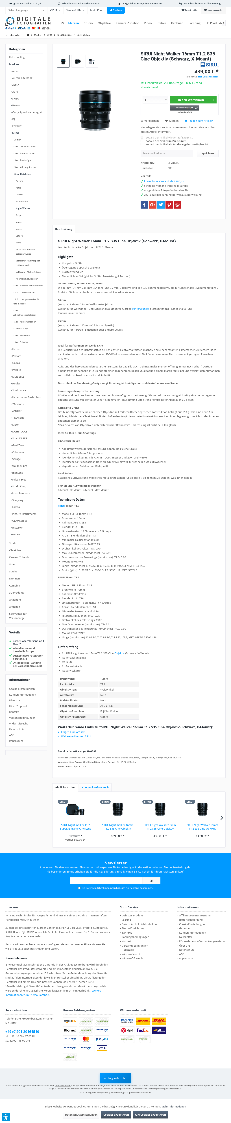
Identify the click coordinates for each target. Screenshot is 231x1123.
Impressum (16, 741)
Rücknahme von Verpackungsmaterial (202, 941)
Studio (13, 543)
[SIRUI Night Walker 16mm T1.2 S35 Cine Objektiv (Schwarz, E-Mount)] (117, 808)
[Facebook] (144, 205)
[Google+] (152, 205)
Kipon (15, 424)
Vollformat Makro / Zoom (28, 271)
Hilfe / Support (18, 706)
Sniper (18, 215)
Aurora (19, 180)
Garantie (184, 928)
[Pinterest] (169, 205)
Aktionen (14, 606)
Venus (18, 222)
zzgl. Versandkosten (208, 76)
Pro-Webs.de (144, 1092)
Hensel (16, 349)
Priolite (16, 369)
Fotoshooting (17, 57)
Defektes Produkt (132, 915)
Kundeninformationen (22, 694)
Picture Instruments (24, 514)
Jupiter (19, 228)
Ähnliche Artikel (65, 787)
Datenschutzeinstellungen (81, 1114)
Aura (15, 91)
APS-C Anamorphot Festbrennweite (25, 251)
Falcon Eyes (19, 479)
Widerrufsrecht (18, 723)
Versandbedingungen (22, 717)
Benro (15, 105)
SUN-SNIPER (19, 438)
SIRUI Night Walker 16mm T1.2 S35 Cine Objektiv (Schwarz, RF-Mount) (160, 826)
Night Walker (22, 208)
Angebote (15, 599)
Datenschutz (16, 729)
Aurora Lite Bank (22, 78)
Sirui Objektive (22, 174)
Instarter (17, 527)
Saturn (19, 235)
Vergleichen (151, 120)
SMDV (15, 98)
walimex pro (19, 466)
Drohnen (14, 578)
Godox (16, 363)
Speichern (208, 153)
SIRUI (15, 133)
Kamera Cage (21, 328)
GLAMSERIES (19, 520)
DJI (14, 119)
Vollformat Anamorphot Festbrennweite (27, 263)
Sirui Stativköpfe (22, 160)
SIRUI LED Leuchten (24, 292)
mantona (17, 472)
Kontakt (14, 712)
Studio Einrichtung (133, 928)
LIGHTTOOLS (19, 431)
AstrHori (17, 411)
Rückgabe (128, 949)
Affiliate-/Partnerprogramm (195, 915)
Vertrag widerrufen (115, 1078)
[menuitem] (26, 10)
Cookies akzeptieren (116, 1114)
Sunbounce (19, 390)
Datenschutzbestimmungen (101, 888)
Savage (16, 459)
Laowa (16, 507)
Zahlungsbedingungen (135, 937)
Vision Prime (21, 201)
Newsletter (185, 937)
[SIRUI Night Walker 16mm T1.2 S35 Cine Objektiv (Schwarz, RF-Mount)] (160, 808)
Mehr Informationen (174, 1106)
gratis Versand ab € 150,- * (27, 3)
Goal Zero (18, 445)
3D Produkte (16, 592)
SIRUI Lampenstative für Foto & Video (26, 301)
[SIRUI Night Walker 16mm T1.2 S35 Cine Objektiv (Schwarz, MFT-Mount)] (202, 808)
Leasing (126, 919)
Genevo (16, 534)
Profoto (16, 356)
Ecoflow (16, 126)
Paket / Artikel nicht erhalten (139, 924)
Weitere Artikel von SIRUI (75, 736)
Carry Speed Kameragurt (27, 112)
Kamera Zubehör (19, 557)
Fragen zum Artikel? (200, 120)
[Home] (63, 23)
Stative (13, 571)
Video (12, 564)
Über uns (14, 700)
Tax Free (127, 932)
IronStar (19, 194)
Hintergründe (140, 308)
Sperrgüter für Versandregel (18, 616)
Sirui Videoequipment (25, 167)
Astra (18, 187)
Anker (15, 71)
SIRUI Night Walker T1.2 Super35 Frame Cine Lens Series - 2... (75, 826)
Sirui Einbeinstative (24, 153)
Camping (14, 585)
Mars (18, 242)
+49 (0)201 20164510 (22, 1031)
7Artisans (18, 404)
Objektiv (119, 653)
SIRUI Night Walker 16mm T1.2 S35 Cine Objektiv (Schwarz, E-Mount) (117, 826)
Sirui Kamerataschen (25, 321)
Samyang (17, 500)
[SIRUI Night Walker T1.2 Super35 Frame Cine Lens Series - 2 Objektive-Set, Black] (75, 808)
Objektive (15, 550)
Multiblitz (18, 376)
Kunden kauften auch (95, 787)
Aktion (17, 139)
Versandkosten (63, 1085)
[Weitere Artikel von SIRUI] (210, 64)
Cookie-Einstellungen (22, 689)
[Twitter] (161, 205)
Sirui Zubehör (21, 342)
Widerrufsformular (133, 958)
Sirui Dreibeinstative (25, 146)
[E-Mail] (177, 205)
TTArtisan (18, 417)
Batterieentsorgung (191, 919)
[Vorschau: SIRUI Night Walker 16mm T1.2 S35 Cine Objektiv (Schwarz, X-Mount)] (63, 61)
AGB (11, 735)
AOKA (15, 84)
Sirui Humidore (22, 335)
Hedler (16, 383)
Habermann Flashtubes (26, 397)
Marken (14, 64)
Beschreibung (63, 229)
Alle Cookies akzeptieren (150, 1114)
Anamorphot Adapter (26, 278)
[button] (184, 109)
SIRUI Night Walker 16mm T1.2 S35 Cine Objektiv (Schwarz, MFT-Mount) (202, 826)
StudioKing (18, 486)
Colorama (18, 452)
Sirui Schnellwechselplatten (24, 312)
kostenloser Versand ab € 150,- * (28, 642)
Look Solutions (21, 493)
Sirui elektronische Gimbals (28, 285)
